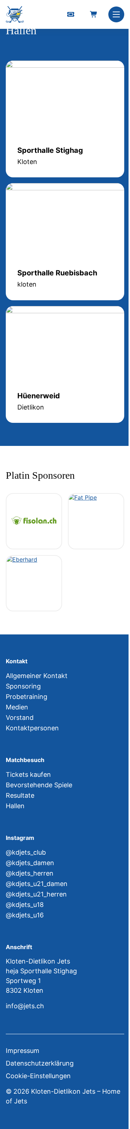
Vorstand (20, 717)
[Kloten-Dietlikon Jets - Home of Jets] (15, 14)
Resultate (20, 795)
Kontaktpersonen (32, 728)
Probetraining (26, 696)
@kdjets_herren (29, 873)
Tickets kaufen (28, 774)
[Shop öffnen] (94, 14)
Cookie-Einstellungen (38, 1076)
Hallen (15, 806)
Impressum (22, 1050)
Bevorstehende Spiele (39, 785)
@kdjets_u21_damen (37, 883)
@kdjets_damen (30, 863)
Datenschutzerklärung (40, 1063)
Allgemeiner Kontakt (37, 675)
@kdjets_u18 (25, 904)
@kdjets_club (26, 852)
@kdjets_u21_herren (36, 894)
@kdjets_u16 (25, 915)
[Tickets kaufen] (70, 14)
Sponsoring (23, 686)
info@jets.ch (25, 1006)
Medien (17, 707)
